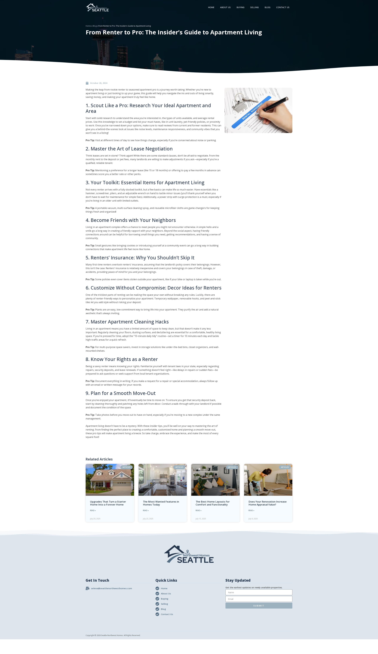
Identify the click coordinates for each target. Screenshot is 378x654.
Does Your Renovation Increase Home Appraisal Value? (268, 503)
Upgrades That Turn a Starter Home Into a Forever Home (108, 503)
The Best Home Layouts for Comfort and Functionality (213, 503)
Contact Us (282, 7)
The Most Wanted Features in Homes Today (161, 503)
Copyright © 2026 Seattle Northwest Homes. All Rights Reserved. (113, 635)
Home (211, 7)
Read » (93, 510)
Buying (240, 7)
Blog (267, 7)
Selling (254, 7)
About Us (225, 7)
